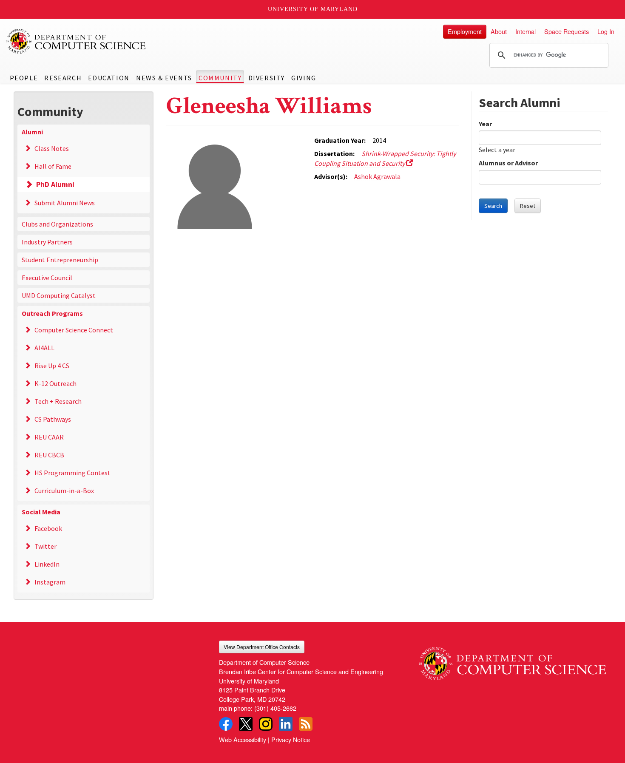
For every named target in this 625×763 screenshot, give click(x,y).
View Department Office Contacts (262, 646)
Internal (525, 31)
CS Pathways (52, 419)
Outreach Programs (52, 313)
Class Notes (51, 148)
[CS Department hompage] (512, 660)
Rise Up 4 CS (51, 365)
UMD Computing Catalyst (59, 295)
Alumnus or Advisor (508, 163)
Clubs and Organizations (57, 224)
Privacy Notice (290, 739)
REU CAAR (49, 437)
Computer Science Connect (73, 330)
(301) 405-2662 (275, 707)
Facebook (48, 528)
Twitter (45, 546)
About (499, 31)
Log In (605, 31)
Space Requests (566, 31)
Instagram (49, 582)
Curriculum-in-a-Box (64, 490)
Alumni (32, 132)
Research (63, 78)
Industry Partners (47, 242)
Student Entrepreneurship (60, 259)
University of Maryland (313, 9)
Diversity (266, 78)
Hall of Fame (52, 166)
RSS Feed (305, 724)
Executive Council (47, 277)
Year (485, 123)
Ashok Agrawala (377, 176)
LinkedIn (47, 564)
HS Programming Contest (72, 472)
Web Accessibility (242, 739)
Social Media (41, 512)
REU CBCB (49, 455)
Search (493, 206)
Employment (465, 31)
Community (220, 78)
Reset (527, 206)
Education (108, 78)
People (24, 78)
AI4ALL (44, 347)
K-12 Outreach (55, 383)
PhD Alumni (55, 184)
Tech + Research (58, 401)
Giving (303, 78)
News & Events (164, 78)
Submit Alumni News (64, 203)
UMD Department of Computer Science (76, 41)
